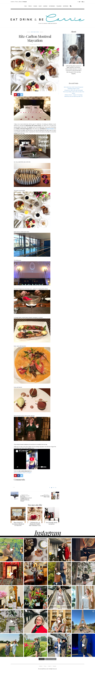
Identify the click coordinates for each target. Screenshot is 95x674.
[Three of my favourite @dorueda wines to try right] (11, 597)
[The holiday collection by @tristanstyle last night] (59, 549)
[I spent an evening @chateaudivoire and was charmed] (59, 597)
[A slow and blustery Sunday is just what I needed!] (11, 621)
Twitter (24, 472)
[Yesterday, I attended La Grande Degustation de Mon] (11, 549)
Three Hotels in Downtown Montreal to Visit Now (18, 524)
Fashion (35, 6)
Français (54, 666)
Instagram (29, 472)
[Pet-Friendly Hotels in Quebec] (51, 515)
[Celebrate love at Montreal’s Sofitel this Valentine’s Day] (34, 515)
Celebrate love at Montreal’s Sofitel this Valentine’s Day (35, 524)
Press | (17, 1)
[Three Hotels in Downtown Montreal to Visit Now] (18, 515)
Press (45, 666)
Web (15, 472)
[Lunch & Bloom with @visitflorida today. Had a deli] (35, 597)
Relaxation (59, 6)
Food (25, 6)
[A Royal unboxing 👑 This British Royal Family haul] (59, 621)
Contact (40, 666)
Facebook (19, 472)
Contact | (13, 1)
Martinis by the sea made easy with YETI (73, 96)
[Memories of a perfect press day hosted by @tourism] (35, 645)
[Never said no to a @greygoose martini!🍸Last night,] (83, 645)
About (20, 1)
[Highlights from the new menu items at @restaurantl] (35, 549)
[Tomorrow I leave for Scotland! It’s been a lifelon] (83, 573)
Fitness (30, 6)
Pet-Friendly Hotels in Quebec (51, 523)
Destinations (52, 6)
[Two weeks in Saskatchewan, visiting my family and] (83, 621)
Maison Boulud (50, 128)
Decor (40, 6)
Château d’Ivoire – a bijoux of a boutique (73, 94)
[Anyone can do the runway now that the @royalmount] (35, 621)
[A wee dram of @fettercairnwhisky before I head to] (59, 573)
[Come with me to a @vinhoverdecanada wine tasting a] (83, 597)
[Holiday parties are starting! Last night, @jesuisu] (83, 549)
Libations (45, 6)
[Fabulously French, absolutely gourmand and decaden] (59, 645)
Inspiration (65, 6)
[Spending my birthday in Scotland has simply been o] (35, 573)
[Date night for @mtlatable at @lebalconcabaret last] (11, 573)
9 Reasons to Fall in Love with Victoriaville (73, 90)
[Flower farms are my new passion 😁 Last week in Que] (11, 645)
